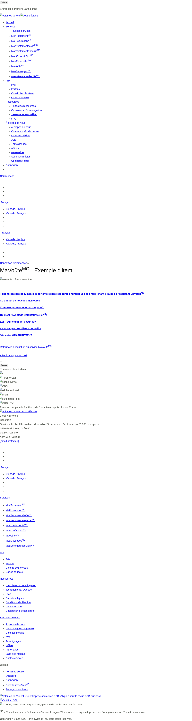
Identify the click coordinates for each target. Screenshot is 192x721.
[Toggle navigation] (28, 263)
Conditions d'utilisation (18, 602)
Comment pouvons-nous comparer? (22, 307)
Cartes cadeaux (20, 97)
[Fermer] (1, 361)
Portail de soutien (15, 671)
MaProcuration (21, 41)
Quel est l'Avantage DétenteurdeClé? (24, 315)
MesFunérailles (21, 61)
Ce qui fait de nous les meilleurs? (20, 300)
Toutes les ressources (23, 106)
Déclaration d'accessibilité (20, 610)
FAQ (13, 118)
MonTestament (21, 35)
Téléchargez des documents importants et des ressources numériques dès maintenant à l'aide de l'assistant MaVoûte (72, 293)
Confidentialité (14, 606)
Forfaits (15, 89)
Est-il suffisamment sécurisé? (18, 321)
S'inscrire (11, 675)
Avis (13, 139)
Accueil (10, 22)
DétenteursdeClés (17, 685)
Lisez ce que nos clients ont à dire (20, 328)
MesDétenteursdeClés (25, 76)
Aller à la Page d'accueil (13, 355)
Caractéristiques (15, 598)
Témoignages (19, 144)
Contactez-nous (20, 160)
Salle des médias (21, 156)
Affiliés (15, 148)
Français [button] (5, 202)
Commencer (7, 176)
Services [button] (10, 26)
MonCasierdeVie (22, 56)
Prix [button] (8, 80)
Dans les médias (20, 135)
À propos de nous (21, 127)
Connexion (12, 165)
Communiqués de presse (25, 131)
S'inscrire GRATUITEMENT (16, 335)
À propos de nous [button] (15, 122)
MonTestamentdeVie (24, 46)
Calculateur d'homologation (26, 110)
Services (5, 497)
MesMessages (21, 71)
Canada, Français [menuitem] (16, 213)
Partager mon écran (17, 689)
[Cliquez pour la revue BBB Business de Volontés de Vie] (51, 696)
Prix (13, 84)
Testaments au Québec (24, 114)
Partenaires (17, 152)
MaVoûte (18, 66)
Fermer (4, 365)
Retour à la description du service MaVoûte (26, 347)
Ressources (6, 578)
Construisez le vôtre (22, 93)
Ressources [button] (12, 101)
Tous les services (21, 30)
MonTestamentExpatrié (25, 51)
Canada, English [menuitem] (15, 209)
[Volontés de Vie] (19, 15)
